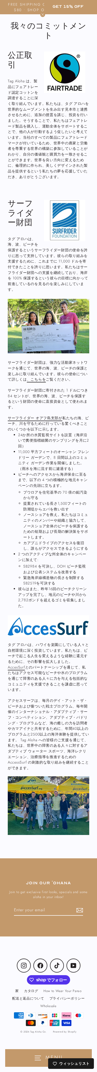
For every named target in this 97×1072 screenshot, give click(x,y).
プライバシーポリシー (67, 998)
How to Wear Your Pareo (62, 990)
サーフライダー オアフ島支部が (35, 418)
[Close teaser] (42, 14)
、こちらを (36, 379)
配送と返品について (28, 998)
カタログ (31, 990)
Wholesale (48, 1005)
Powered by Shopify (65, 1031)
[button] (68, 6)
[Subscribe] (79, 910)
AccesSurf (16, 667)
